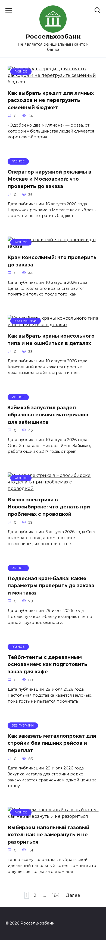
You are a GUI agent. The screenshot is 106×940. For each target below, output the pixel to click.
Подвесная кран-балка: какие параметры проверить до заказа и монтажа (51, 586)
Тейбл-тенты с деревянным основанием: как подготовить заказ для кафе (47, 664)
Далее (73, 895)
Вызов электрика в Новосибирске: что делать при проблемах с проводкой (49, 507)
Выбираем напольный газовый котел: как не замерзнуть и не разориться (48, 835)
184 (56, 895)
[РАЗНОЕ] (53, 81)
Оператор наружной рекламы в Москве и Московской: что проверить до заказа (49, 179)
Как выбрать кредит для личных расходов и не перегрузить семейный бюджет (51, 100)
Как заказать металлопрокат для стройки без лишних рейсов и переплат (52, 743)
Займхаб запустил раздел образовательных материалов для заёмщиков (48, 414)
